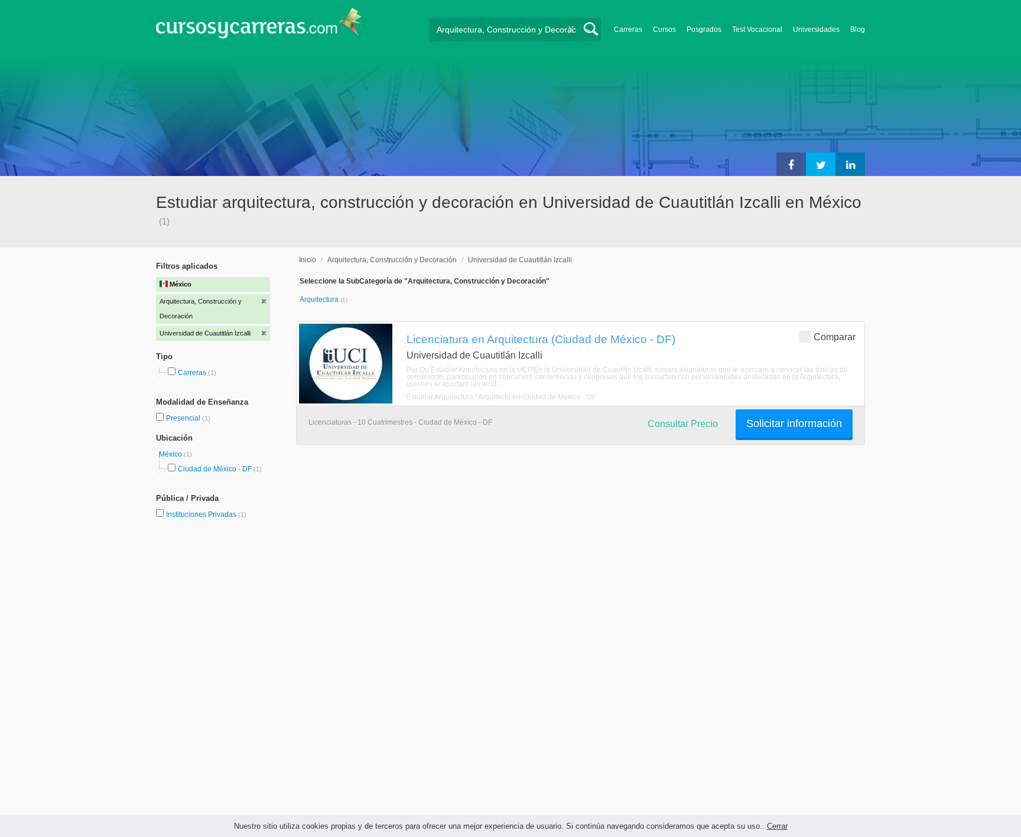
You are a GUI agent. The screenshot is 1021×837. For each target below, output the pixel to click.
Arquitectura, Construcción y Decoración (392, 260)
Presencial (184, 418)
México (171, 454)
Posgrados (704, 29)
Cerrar (777, 826)
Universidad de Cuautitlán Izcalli (520, 260)
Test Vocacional (757, 29)
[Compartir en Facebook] (791, 164)
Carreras (628, 29)
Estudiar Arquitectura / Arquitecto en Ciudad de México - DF (501, 397)
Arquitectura (320, 299)
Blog (857, 29)
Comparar (835, 337)
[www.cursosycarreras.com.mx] (259, 27)
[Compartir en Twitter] (820, 164)
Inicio (307, 260)
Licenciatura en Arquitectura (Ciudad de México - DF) (541, 339)
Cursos (664, 29)
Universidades (816, 29)
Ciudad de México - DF (215, 469)
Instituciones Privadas (206, 514)
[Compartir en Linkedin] (850, 164)
